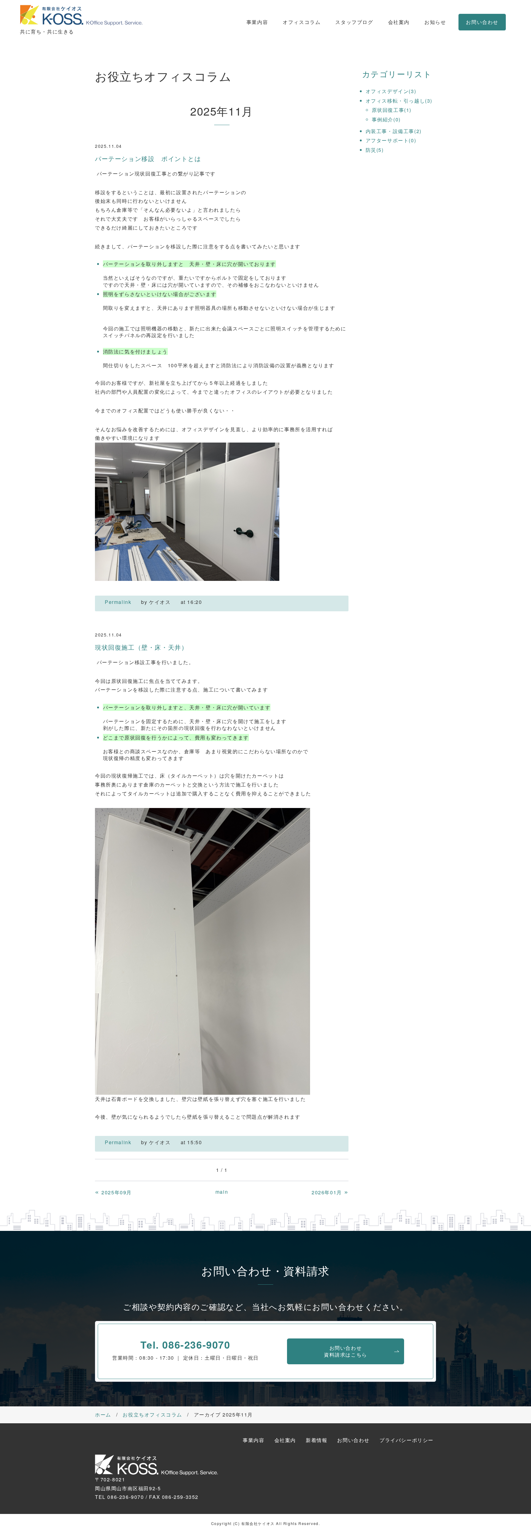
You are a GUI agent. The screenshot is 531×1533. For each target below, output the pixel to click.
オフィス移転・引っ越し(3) (399, 100)
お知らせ (435, 22)
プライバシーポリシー (407, 1440)
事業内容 (257, 22)
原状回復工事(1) (391, 109)
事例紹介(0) (386, 119)
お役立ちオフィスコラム (152, 1414)
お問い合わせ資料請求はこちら (345, 1351)
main (221, 1191)
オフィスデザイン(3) (391, 91)
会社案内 (399, 22)
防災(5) (375, 149)
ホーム (103, 1414)
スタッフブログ (354, 22)
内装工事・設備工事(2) (394, 131)
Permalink (118, 601)
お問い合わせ (482, 22)
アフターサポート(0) (391, 140)
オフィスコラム (302, 22)
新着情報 (316, 1440)
